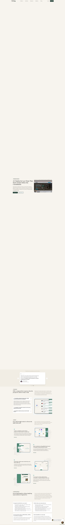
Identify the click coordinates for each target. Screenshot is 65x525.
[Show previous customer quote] (18, 378)
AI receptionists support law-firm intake (41, 394)
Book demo (15, 437)
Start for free (21, 192)
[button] (57, 520)
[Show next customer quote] (47, 378)
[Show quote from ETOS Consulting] (32, 385)
